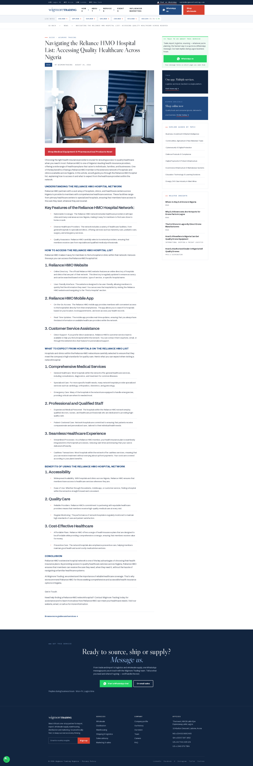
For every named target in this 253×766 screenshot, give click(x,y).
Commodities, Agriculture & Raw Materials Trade (184, 141)
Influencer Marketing (136, 10)
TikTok (192, 761)
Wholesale (100, 721)
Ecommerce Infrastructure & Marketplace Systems (185, 168)
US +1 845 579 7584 (181, 746)
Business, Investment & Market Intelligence (182, 134)
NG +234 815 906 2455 (182, 734)
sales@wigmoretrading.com (192, 2)
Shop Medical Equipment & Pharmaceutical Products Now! (80, 152)
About (94, 10)
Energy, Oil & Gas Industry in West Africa (181, 181)
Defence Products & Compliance (178, 154)
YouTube (201, 761)
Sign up (83, 741)
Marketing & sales (103, 743)
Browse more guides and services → (61, 616)
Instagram (182, 761)
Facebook (168, 761)
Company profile (141, 721)
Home (84, 10)
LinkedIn (157, 761)
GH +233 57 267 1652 (181, 738)
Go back (52, 26)
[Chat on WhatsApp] (6, 759)
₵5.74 (151, 19)
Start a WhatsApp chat (118, 684)
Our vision (138, 730)
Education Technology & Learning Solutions (183, 175)
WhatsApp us (171, 9)
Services (107, 10)
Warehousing (101, 730)
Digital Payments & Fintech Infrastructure (181, 161)
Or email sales (143, 684)
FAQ (136, 743)
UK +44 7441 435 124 (182, 742)
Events (120, 10)
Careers (137, 738)
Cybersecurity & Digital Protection (179, 148)
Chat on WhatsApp (168, 2)
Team (136, 734)
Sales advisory (102, 738)
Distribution (101, 726)
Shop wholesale (191, 9)
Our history (138, 726)
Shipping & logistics (104, 734)
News (66, 26)
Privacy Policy (89, 761)
